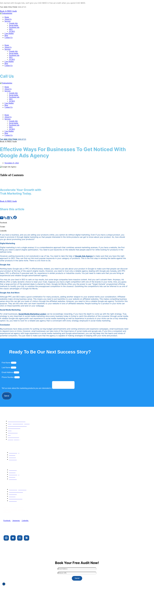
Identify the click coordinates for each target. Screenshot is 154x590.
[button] (77, 41)
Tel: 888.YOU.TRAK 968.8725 (15, 516)
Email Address (8, 372)
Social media (13, 25)
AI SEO (12, 31)
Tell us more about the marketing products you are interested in (27, 388)
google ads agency (84, 256)
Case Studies (9, 33)
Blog (6, 35)
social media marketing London (32, 314)
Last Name (6, 367)
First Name (6, 363)
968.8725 (13, 139)
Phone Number (8, 377)
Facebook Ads (14, 27)
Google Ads (13, 23)
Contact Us (9, 37)
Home (7, 17)
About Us (8, 19)
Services (7, 21)
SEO (11, 29)
